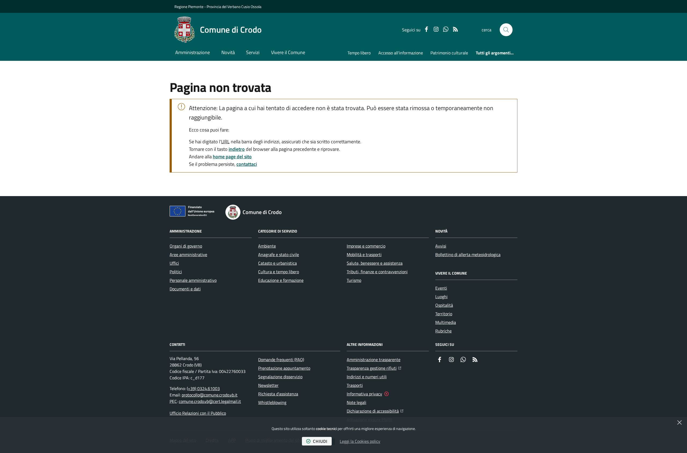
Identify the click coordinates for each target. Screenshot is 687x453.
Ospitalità (444, 305)
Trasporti (355, 385)
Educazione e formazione (281, 280)
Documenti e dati (185, 289)
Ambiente (267, 246)
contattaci (246, 164)
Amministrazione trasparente (373, 359)
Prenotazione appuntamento (284, 368)
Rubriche (443, 331)
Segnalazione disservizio (280, 376)
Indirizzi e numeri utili (367, 376)
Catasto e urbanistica (277, 263)
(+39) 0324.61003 (203, 388)
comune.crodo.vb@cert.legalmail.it (210, 401)
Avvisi (440, 246)
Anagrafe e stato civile (278, 254)
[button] (506, 29)
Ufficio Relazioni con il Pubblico (198, 413)
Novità (228, 52)
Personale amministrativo (193, 280)
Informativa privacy (364, 394)
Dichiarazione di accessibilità (375, 410)
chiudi (320, 441)
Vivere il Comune (288, 52)
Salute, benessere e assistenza (375, 263)
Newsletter (268, 385)
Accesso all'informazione (400, 53)
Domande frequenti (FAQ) (281, 359)
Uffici (174, 263)
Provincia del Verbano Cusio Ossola (234, 6)
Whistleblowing (272, 402)
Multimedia (445, 322)
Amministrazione (192, 52)
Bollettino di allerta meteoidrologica (467, 254)
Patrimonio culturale (449, 53)
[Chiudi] (679, 422)
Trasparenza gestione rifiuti (374, 368)
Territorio (443, 313)
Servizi (253, 52)
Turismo (354, 280)
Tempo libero (359, 53)
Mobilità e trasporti (364, 254)
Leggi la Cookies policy (360, 441)
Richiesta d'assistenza (278, 394)
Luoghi (441, 296)
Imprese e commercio (366, 246)
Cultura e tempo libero (278, 271)
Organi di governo (186, 246)
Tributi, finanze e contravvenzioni (377, 271)
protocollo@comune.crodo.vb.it (209, 395)
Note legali (356, 402)
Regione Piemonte (188, 6)
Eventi (441, 288)
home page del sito (232, 156)
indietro (237, 149)
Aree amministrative (188, 254)
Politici (176, 271)
